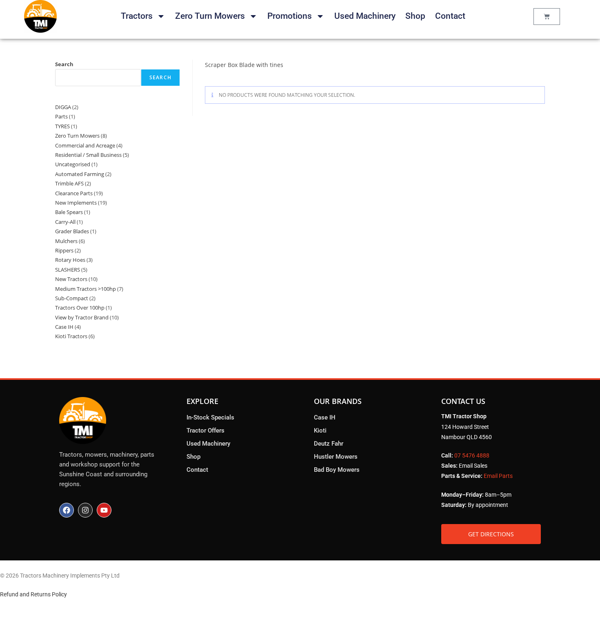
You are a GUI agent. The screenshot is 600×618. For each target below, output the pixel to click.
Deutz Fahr (328, 443)
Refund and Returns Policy (33, 594)
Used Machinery (365, 16)
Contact (450, 16)
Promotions (289, 16)
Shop (415, 16)
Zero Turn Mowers (210, 16)
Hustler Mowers (336, 456)
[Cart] (546, 16)
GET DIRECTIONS (491, 534)
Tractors (137, 16)
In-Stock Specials (210, 417)
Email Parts (498, 476)
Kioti (320, 430)
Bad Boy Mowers (337, 469)
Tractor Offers (205, 430)
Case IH (325, 417)
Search (64, 64)
